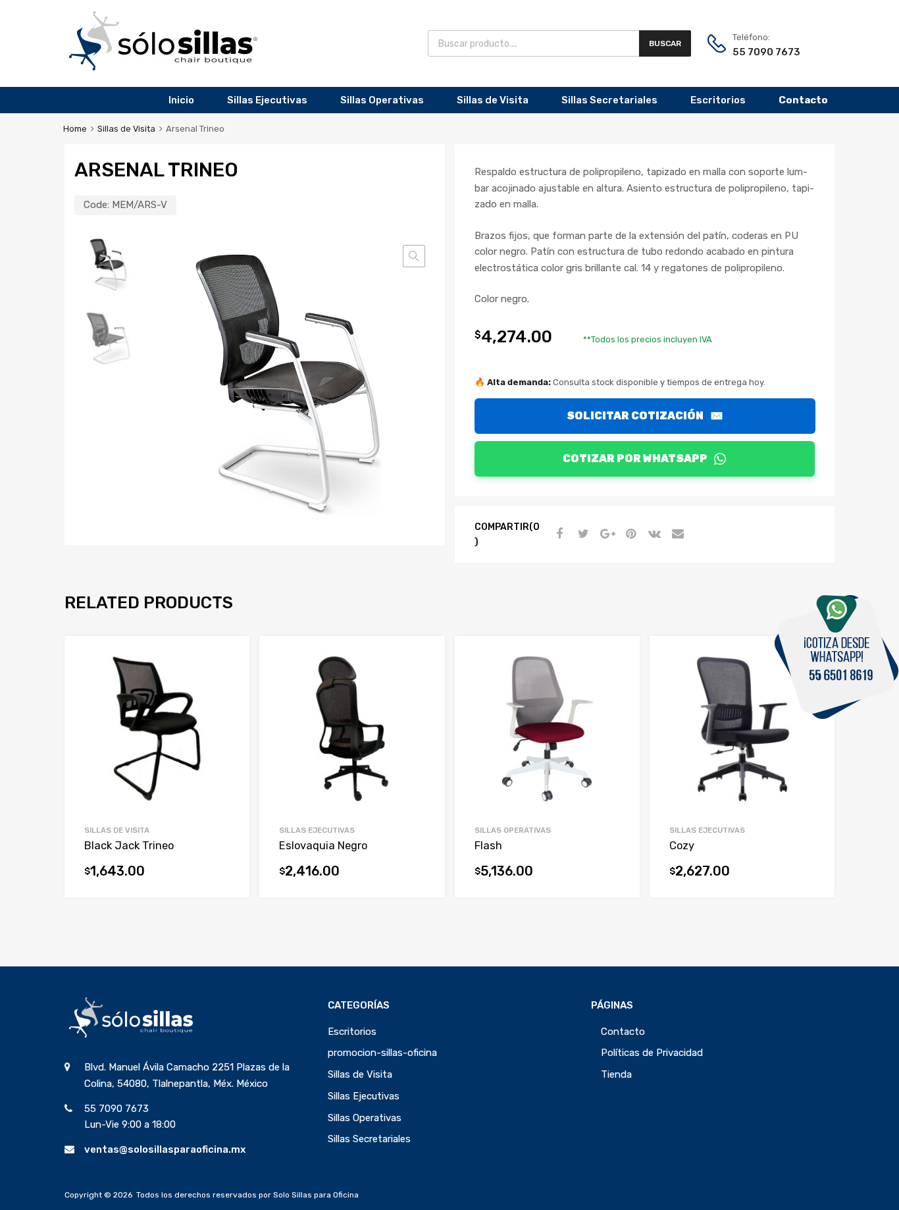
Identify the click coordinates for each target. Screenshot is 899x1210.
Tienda (616, 1074)
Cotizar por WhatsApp (635, 458)
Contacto (623, 1032)
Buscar (665, 43)
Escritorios (718, 100)
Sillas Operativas (382, 100)
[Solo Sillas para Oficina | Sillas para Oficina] (163, 67)
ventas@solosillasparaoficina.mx (164, 1149)
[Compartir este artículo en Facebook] (558, 533)
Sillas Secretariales (609, 100)
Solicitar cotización (644, 415)
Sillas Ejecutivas (267, 100)
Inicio (181, 100)
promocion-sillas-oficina (382, 1053)
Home (75, 129)
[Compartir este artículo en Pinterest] (629, 533)
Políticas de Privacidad (652, 1053)
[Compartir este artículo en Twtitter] (581, 533)
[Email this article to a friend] (676, 533)
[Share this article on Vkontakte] (652, 533)
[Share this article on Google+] (605, 533)
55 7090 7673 (764, 52)
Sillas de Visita (492, 100)
